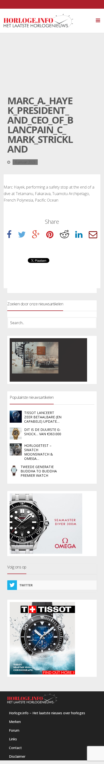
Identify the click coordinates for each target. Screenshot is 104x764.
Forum (14, 730)
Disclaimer (17, 756)
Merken (15, 721)
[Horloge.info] (47, 21)
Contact (15, 747)
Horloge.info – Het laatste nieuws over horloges (47, 713)
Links (13, 739)
